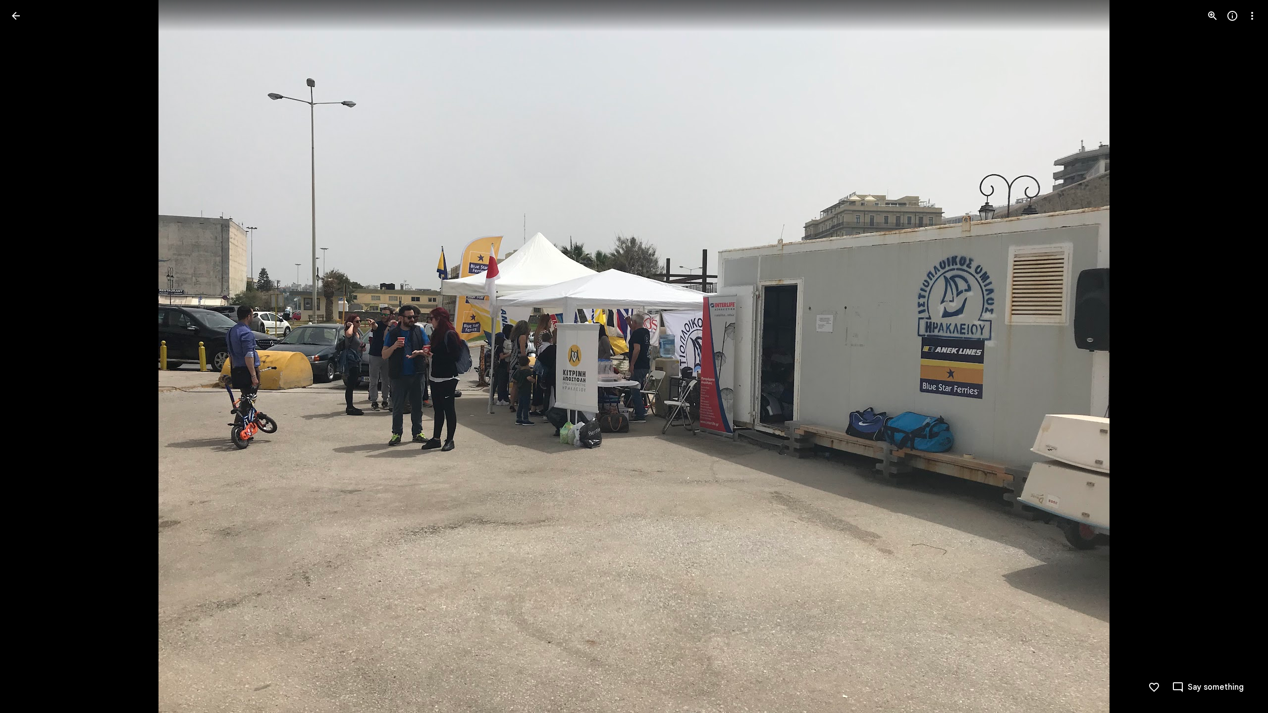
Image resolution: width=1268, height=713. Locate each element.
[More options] (1252, 16)
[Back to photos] (16, 16)
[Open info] (1232, 16)
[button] (28, 356)
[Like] (1154, 687)
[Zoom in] (1212, 16)
